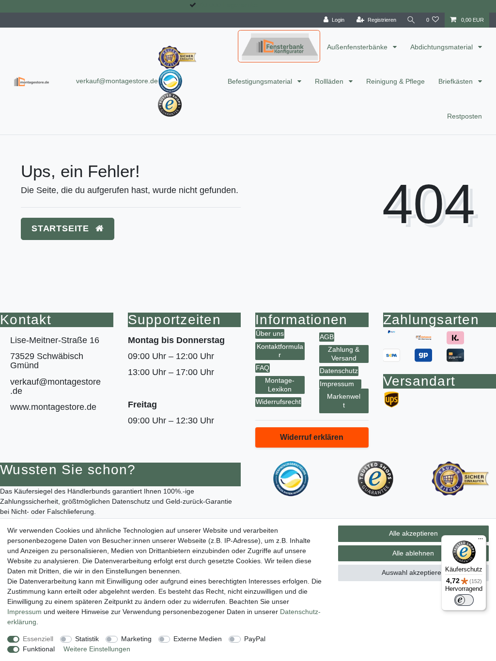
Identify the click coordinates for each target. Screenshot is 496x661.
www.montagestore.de (53, 407)
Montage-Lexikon (279, 384)
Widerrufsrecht (278, 402)
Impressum (337, 384)
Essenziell (38, 639)
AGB (327, 337)
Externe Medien (197, 639)
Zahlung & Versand (343, 354)
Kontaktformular (280, 351)
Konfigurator (260, 38)
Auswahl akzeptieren (413, 572)
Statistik (87, 639)
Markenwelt (343, 400)
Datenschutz (339, 371)
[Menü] (480, 541)
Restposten (464, 116)
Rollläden (330, 81)
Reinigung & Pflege (395, 81)
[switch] (464, 600)
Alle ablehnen (413, 553)
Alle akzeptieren (413, 533)
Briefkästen (456, 81)
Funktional (39, 649)
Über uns (270, 333)
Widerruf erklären (311, 437)
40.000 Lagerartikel (229, 5)
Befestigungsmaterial (261, 81)
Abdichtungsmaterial (442, 47)
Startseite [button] (61, 228)
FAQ (262, 368)
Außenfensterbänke (358, 47)
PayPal (254, 639)
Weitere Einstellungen (96, 649)
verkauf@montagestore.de (117, 81)
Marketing (136, 639)
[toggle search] (411, 20)
